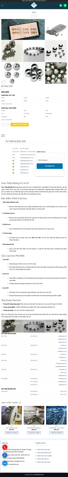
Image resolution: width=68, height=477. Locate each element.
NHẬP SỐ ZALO (41, 152)
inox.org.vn (63, 372)
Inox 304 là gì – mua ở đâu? (56, 428)
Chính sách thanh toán (44, 453)
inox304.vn (64, 345)
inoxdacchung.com (61, 363)
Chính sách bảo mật (43, 449)
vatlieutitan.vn (63, 357)
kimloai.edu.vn (63, 348)
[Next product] (32, 15)
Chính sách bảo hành (43, 462)
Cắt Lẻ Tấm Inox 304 (11, 428)
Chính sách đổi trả (43, 459)
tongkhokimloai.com (61, 366)
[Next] (66, 422)
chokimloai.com (24, 167)
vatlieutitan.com (62, 351)
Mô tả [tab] (3, 136)
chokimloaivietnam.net (26, 160)
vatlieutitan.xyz (62, 342)
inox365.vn (64, 360)
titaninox (62, 354)
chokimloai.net (24, 170)
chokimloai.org (24, 173)
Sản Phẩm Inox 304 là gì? (34, 428)
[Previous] (1, 422)
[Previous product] (35, 15)
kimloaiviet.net (63, 336)
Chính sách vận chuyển (44, 456)
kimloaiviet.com (62, 339)
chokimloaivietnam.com (26, 157)
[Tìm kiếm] (60, 5)
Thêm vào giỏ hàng (19, 124)
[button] (2, 5)
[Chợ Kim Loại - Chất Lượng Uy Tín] (34, 5)
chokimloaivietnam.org (26, 164)
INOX (34, 12)
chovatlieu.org (63, 369)
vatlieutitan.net (62, 375)
